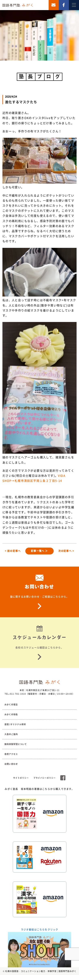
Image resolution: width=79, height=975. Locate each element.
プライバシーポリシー (44, 778)
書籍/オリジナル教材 (15, 724)
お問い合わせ (11, 764)
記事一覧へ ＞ (39, 551)
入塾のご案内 (11, 734)
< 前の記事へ (13, 551)
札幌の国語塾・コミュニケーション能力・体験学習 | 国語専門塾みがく (40, 971)
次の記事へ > (66, 551)
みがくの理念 (11, 705)
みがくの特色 (11, 714)
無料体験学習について (15, 744)
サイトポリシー (21, 778)
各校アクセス (11, 754)
